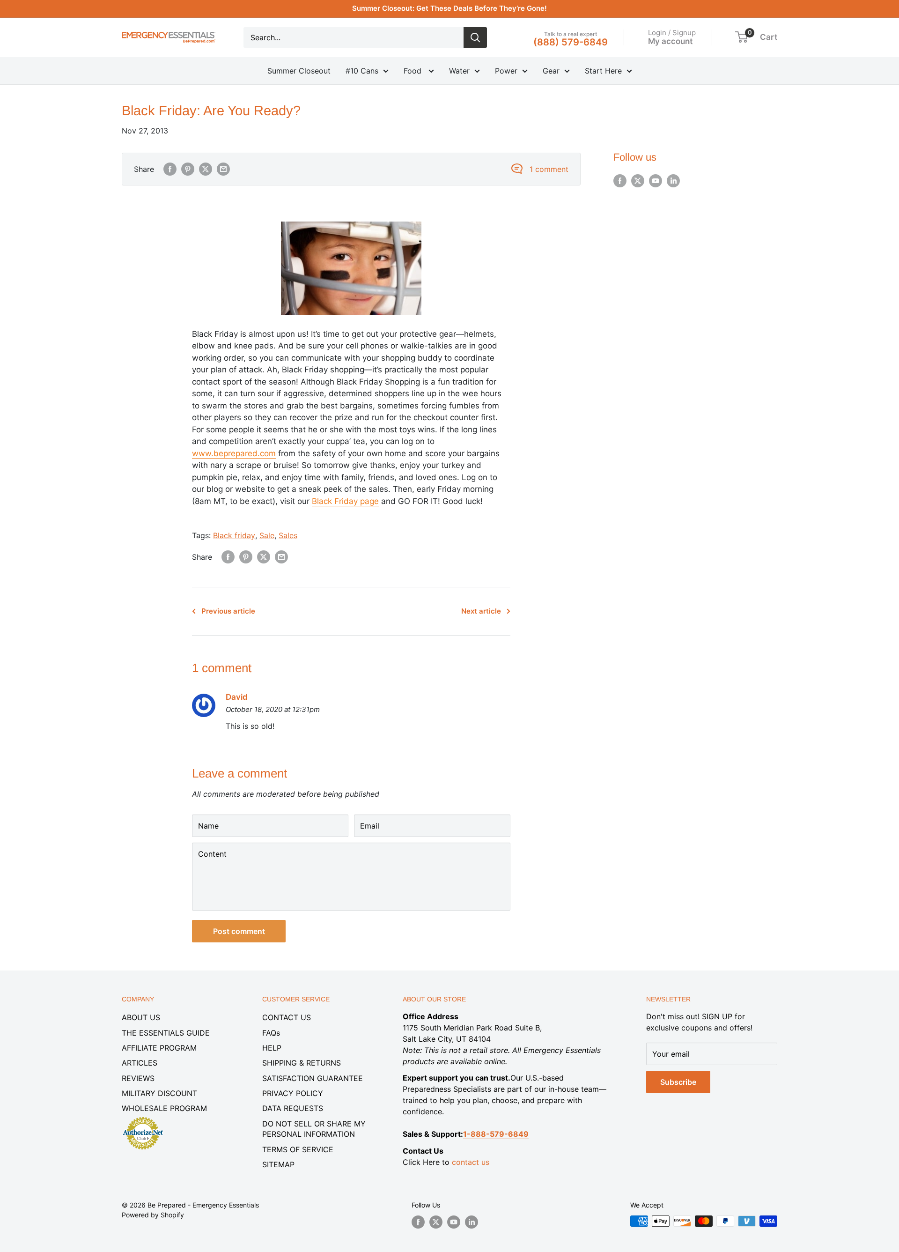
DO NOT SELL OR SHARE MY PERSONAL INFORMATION (314, 1129)
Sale (266, 535)
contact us (470, 1162)
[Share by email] (223, 169)
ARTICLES (139, 1062)
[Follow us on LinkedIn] (673, 180)
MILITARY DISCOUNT (159, 1093)
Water (459, 70)
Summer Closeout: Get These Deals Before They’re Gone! (449, 8)
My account (670, 40)
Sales (288, 535)
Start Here (603, 70)
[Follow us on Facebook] (619, 180)
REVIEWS (138, 1078)
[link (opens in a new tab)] (143, 1118)
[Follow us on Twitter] (637, 180)
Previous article (228, 611)
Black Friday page (345, 501)
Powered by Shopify (153, 1215)
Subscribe (678, 1082)
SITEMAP (278, 1164)
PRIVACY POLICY (292, 1093)
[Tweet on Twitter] (205, 169)
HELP (271, 1047)
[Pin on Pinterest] (187, 169)
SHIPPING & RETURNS (301, 1062)
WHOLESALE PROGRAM (164, 1108)
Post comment (239, 931)
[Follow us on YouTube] (655, 180)
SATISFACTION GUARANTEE (312, 1078)
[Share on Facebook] (170, 169)
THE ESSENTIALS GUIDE (166, 1032)
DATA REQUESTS (292, 1108)
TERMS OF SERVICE (297, 1149)
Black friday (234, 535)
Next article (481, 611)
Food (414, 70)
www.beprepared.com (234, 453)
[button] (741, 37)
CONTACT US (286, 1017)
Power (506, 70)
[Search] (475, 37)
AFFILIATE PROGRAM (159, 1047)
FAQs (271, 1032)
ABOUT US (141, 1017)
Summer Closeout (299, 70)
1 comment (549, 169)
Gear (551, 70)
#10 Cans (362, 70)
